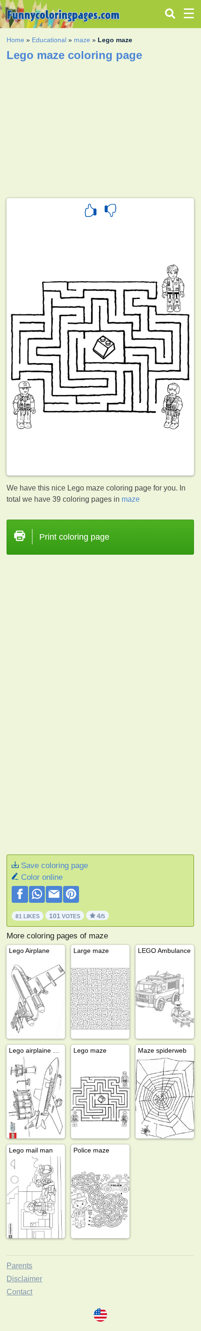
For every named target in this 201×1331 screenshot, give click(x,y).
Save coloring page (54, 865)
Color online (42, 877)
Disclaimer (24, 1279)
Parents (19, 1266)
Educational (49, 40)
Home (15, 40)
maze (82, 40)
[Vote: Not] (110, 212)
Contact (19, 1292)
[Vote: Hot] (90, 212)
